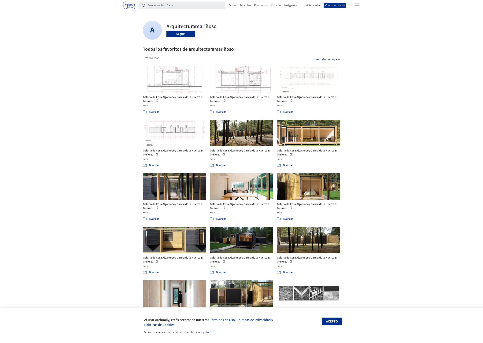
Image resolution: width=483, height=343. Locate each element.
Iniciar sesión (313, 5)
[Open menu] (357, 5)
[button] (152, 58)
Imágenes (290, 5)
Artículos (245, 5)
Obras (232, 5)
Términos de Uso (222, 319)
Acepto (332, 321)
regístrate (206, 332)
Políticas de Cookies (159, 324)
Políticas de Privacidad (253, 319)
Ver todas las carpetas (328, 59)
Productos (261, 5)
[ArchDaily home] (129, 5)
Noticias (276, 5)
